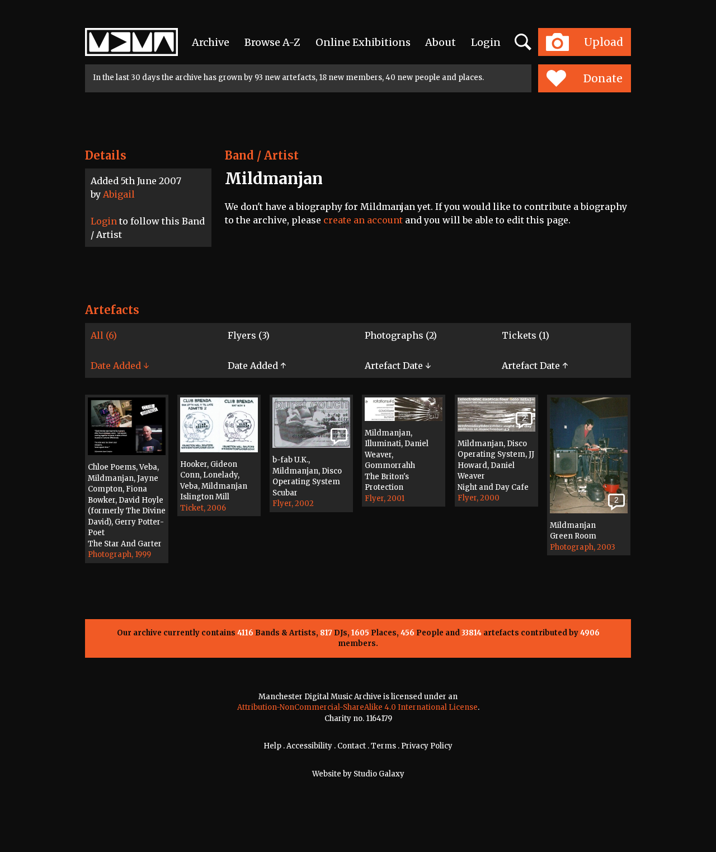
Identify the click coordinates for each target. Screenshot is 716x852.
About (440, 42)
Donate (603, 78)
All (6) (104, 335)
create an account (363, 220)
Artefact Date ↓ (398, 365)
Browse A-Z (272, 42)
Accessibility (309, 746)
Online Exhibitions (363, 42)
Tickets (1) (525, 335)
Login (486, 42)
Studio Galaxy (379, 774)
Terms (383, 746)
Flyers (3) (249, 335)
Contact (351, 746)
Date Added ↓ (120, 365)
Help (272, 746)
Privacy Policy (427, 746)
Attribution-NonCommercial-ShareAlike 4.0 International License (357, 707)
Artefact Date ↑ (535, 365)
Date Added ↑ (257, 365)
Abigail (119, 194)
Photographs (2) (401, 335)
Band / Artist (262, 155)
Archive (210, 42)
